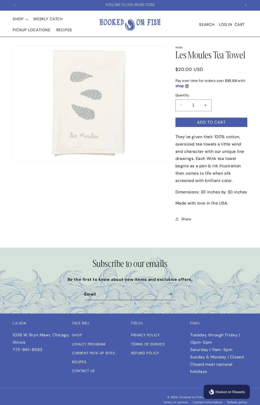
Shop (77, 335)
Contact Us (83, 371)
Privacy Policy (145, 335)
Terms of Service (148, 344)
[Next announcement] (245, 5)
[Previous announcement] (14, 5)
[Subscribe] (169, 294)
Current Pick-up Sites (93, 353)
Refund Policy (145, 353)
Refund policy (237, 402)
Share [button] (186, 219)
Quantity (182, 95)
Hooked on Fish (191, 397)
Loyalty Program (89, 344)
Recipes (79, 362)
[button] (20, 19)
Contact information (207, 402)
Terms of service (176, 402)
